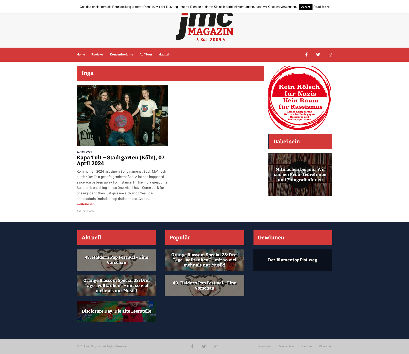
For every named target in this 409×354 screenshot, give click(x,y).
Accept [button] (305, 7)
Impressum (265, 346)
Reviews (97, 54)
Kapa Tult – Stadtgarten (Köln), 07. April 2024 (121, 160)
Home (81, 54)
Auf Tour (146, 54)
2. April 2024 (84, 151)
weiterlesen (86, 204)
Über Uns (306, 346)
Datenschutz (286, 346)
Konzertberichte (121, 54)
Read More (321, 7)
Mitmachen (325, 346)
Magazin (164, 54)
